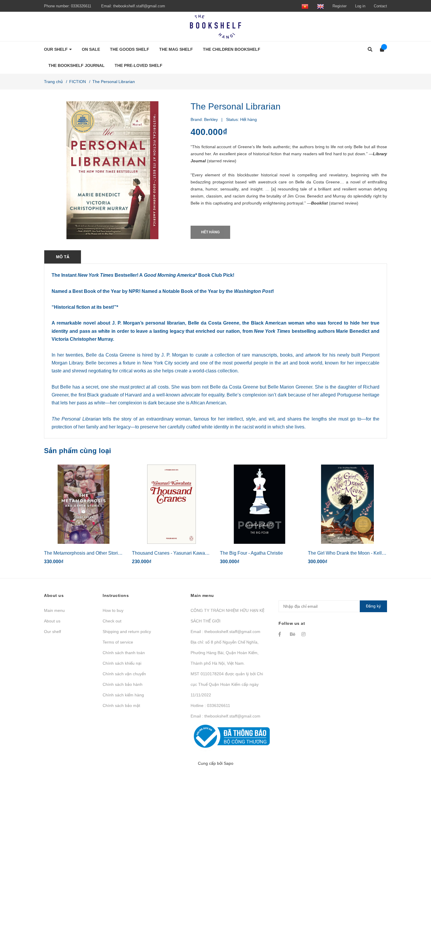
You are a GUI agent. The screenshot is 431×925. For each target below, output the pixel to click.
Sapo (228, 763)
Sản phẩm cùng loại (77, 451)
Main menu (54, 610)
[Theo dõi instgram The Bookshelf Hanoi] (304, 634)
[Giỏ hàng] (380, 49)
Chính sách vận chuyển (124, 673)
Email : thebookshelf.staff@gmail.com (225, 631)
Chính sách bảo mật (121, 705)
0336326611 (81, 6)
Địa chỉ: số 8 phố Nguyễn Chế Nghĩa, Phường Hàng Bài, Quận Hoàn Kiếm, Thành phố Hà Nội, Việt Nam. (225, 653)
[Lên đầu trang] (414, 896)
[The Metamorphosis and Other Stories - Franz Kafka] (83, 504)
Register (339, 6)
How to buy (113, 610)
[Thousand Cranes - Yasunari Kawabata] (171, 504)
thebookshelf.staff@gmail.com (139, 6)
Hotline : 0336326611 (210, 705)
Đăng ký (373, 606)
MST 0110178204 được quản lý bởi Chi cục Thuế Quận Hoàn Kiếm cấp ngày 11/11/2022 (227, 684)
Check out (112, 621)
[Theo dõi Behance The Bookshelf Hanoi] (293, 634)
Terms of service (118, 642)
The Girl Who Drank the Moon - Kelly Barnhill (354, 553)
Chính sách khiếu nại (122, 663)
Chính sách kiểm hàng (123, 695)
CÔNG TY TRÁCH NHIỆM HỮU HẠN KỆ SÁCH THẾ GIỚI (227, 615)
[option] (83, 517)
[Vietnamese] (304, 6)
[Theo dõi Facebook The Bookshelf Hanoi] (281, 634)
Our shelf (52, 631)
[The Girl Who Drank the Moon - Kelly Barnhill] (347, 504)
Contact (380, 6)
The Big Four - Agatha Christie (251, 553)
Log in (360, 6)
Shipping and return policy (127, 631)
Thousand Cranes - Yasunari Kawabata (173, 553)
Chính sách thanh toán (124, 652)
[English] (320, 6)
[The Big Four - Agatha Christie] (259, 504)
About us (52, 621)
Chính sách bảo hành (122, 684)
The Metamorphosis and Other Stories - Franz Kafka (98, 553)
